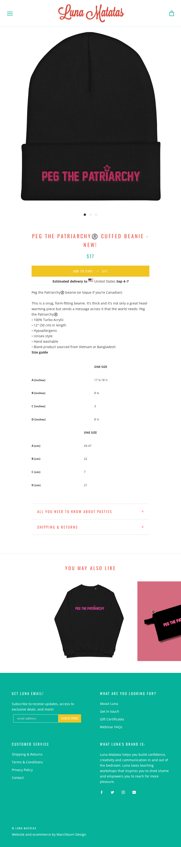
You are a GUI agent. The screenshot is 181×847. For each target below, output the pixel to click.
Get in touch (109, 711)
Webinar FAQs (111, 727)
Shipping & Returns (57, 527)
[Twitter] (112, 791)
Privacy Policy (22, 770)
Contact (18, 777)
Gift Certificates (112, 719)
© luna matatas (24, 828)
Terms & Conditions (27, 762)
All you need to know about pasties (74, 511)
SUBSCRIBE (70, 718)
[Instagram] (123, 791)
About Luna (109, 703)
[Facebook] (101, 791)
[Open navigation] (10, 14)
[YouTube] (134, 791)
